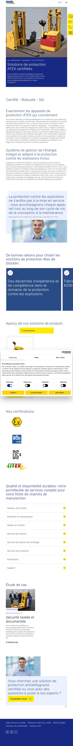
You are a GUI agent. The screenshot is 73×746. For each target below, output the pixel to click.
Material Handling (15, 60)
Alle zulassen (60, 392)
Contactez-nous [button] (18, 699)
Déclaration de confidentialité (16, 726)
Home (8, 60)
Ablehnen (13, 392)
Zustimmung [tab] (13, 357)
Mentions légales (59, 723)
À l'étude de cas (12, 642)
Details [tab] (36, 357)
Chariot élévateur (26, 60)
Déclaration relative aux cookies (39, 723)
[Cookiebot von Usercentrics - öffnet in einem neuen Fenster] (63, 352)
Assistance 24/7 (35, 726)
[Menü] (66, 2)
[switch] (27, 385)
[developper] (64, 508)
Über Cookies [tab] (60, 357)
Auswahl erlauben (36, 392)
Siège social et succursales (16, 723)
